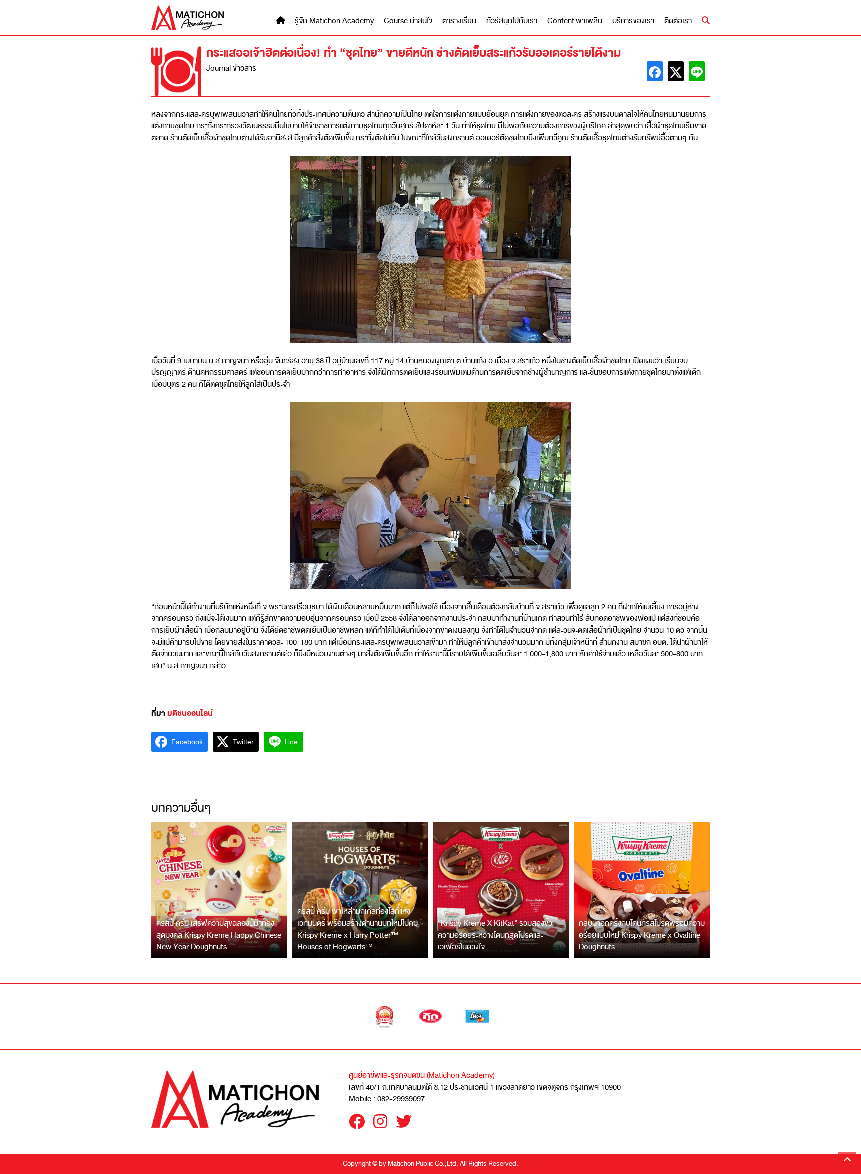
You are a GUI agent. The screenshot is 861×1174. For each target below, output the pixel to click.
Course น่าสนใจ (408, 21)
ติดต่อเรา (678, 21)
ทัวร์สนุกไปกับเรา (511, 21)
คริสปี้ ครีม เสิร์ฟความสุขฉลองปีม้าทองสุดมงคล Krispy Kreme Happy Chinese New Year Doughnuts (218, 935)
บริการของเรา (633, 21)
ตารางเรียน (459, 21)
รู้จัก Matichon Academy (334, 21)
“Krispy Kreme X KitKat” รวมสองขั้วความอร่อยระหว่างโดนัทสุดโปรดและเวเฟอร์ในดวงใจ (495, 935)
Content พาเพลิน (574, 21)
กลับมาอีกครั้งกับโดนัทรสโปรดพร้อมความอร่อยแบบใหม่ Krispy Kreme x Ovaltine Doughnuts (642, 935)
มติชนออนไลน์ (190, 713)
